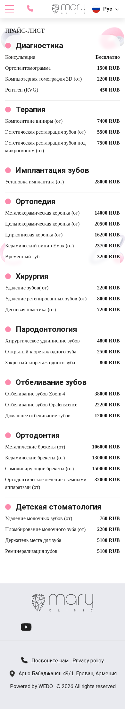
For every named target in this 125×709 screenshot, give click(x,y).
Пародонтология (46, 329)
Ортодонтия (38, 435)
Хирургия (32, 276)
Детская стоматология (59, 507)
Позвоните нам (50, 661)
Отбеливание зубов (51, 382)
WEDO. (46, 686)
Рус (107, 9)
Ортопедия (36, 201)
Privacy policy (88, 661)
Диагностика (39, 45)
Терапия (31, 109)
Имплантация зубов (52, 170)
